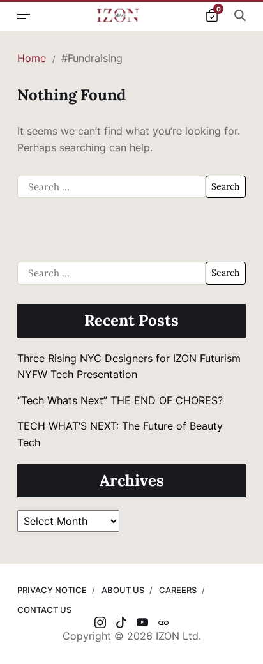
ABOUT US (122, 590)
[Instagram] (100, 622)
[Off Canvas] (23, 16)
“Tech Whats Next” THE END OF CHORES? (121, 400)
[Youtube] (142, 622)
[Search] (240, 15)
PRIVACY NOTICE (52, 590)
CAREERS (178, 590)
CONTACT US (44, 610)
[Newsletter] (163, 622)
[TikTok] (121, 622)
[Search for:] (111, 187)
